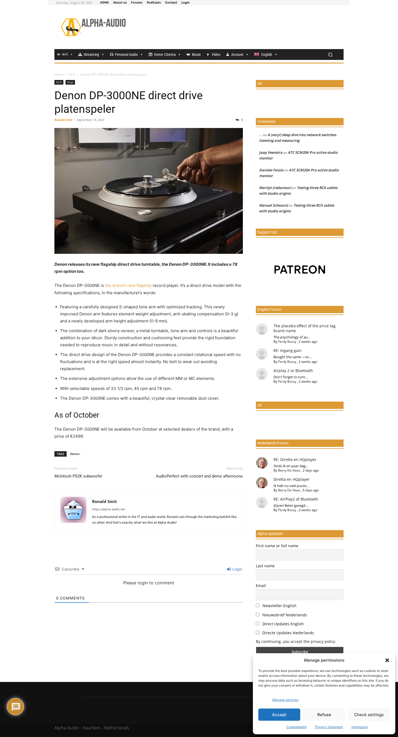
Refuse (324, 714)
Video (216, 54)
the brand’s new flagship (128, 285)
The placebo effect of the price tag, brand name (305, 328)
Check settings (369, 714)
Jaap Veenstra (270, 152)
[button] (387, 660)
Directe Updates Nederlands (287, 632)
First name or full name (277, 545)
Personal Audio (126, 54)
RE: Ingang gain (287, 350)
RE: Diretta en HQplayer (295, 459)
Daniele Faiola (271, 170)
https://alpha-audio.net (108, 509)
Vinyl (70, 82)
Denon (75, 454)
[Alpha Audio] (93, 27)
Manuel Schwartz (273, 205)
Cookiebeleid (296, 727)
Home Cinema (165, 54)
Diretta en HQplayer (291, 479)
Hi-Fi (65, 54)
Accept (279, 714)
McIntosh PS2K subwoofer (78, 476)
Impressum (359, 727)
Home (59, 74)
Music (196, 54)
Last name (265, 565)
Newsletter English (278, 605)
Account (237, 54)
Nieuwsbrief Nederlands (284, 614)
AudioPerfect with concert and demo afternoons (199, 476)
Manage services (285, 700)
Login (236, 569)
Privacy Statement (329, 727)
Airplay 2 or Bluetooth (293, 370)
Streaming (91, 54)
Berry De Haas (289, 470)
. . (260, 134)
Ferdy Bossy (287, 341)
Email (261, 585)
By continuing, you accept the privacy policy (295, 641)
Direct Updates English (282, 623)
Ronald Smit (63, 120)
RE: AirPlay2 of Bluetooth (295, 499)
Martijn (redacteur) (275, 187)
